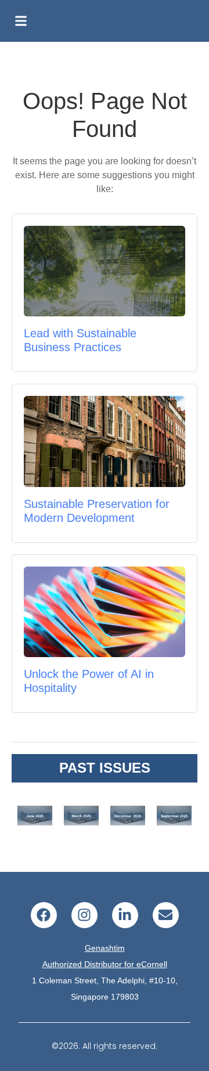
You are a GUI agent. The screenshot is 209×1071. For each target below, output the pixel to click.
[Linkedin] (125, 915)
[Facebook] (44, 915)
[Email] (166, 915)
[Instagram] (84, 915)
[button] (21, 21)
